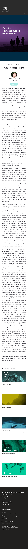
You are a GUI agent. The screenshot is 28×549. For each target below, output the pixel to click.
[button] (24, 13)
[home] (6, 9)
